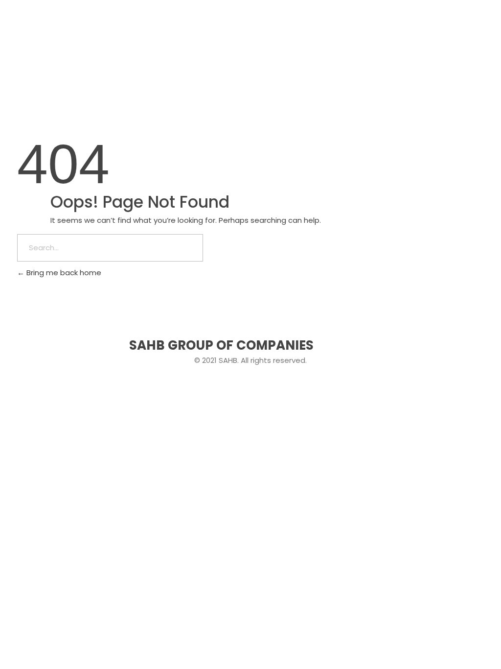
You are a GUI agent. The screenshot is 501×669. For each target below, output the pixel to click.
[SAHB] (46, 29)
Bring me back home (62, 272)
